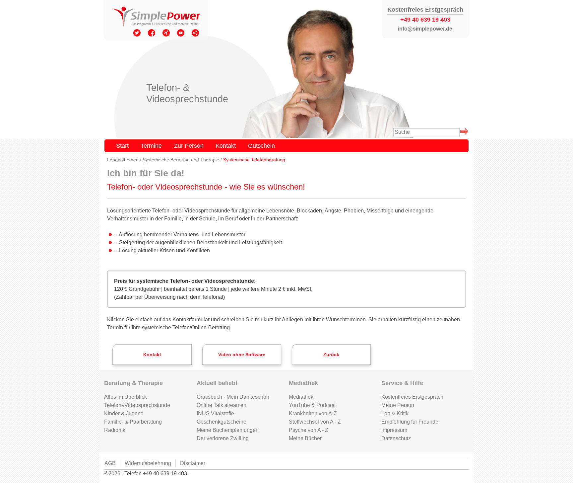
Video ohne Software (241, 354)
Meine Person (397, 405)
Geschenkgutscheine (221, 422)
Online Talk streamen (221, 405)
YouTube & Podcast (312, 405)
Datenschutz (396, 438)
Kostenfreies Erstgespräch (412, 397)
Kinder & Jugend (124, 413)
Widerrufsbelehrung (148, 463)
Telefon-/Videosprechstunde (137, 405)
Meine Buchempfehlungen (228, 430)
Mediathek (301, 397)
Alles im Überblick (125, 397)
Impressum (394, 430)
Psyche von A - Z (308, 430)
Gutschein (261, 145)
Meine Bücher (305, 438)
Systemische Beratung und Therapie (181, 159)
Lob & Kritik (395, 413)
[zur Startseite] (156, 17)
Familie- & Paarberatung (133, 422)
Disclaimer (192, 463)
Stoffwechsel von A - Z (315, 422)
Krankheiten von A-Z (313, 413)
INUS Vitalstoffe (215, 413)
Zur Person (189, 145)
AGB (110, 463)
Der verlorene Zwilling (223, 438)
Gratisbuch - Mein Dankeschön (233, 397)
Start (122, 145)
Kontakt (226, 145)
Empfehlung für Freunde (409, 422)
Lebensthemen (123, 159)
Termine (151, 145)
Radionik (114, 430)
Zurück (331, 354)
